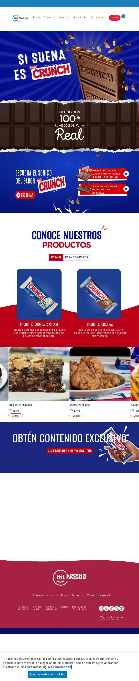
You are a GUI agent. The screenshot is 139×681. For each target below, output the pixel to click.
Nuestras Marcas (42, 595)
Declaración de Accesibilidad (79, 607)
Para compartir (76, 257)
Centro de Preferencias (51, 607)
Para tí (56, 257)
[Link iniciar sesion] (123, 17)
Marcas (36, 17)
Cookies (64, 606)
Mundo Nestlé (97, 17)
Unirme (115, 17)
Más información (59, 667)
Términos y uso (36, 607)
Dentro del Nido (80, 17)
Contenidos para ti (98, 595)
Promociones (49, 17)
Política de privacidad (23, 607)
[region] (69, 667)
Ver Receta (15, 415)
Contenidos (64, 17)
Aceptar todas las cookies (47, 674)
